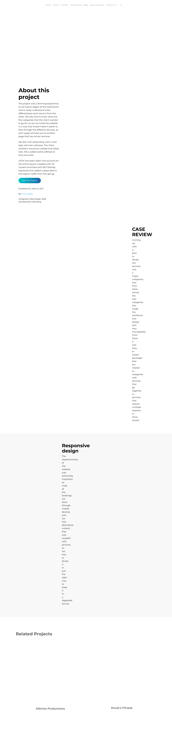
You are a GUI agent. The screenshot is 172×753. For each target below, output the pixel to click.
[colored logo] (24, 5)
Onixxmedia (27, 194)
